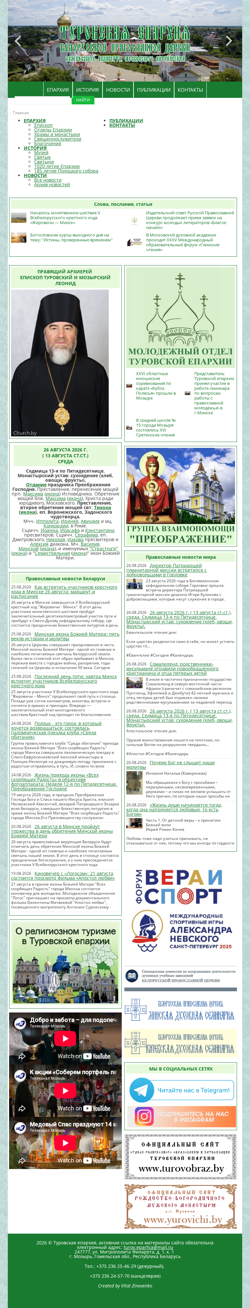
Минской (29, 548)
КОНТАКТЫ (190, 89)
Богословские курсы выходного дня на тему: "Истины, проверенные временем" (71, 237)
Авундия (90, 521)
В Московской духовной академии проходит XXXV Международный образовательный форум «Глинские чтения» (182, 242)
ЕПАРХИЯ (58, 89)
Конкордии (56, 526)
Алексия (39, 544)
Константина (100, 530)
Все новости (48, 180)
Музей (41, 152)
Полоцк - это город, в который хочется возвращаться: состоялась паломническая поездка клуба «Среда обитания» (56, 730)
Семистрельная (52, 553)
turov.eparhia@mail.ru (148, 1247)
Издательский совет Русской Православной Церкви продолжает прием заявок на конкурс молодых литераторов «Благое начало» (190, 220)
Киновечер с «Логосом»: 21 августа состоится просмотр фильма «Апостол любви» (63, 875)
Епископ (43, 125)
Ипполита (47, 521)
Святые (42, 157)
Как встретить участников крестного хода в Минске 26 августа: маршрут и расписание (64, 591)
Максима (33, 494)
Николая (55, 539)
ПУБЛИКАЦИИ (154, 89)
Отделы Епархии (53, 130)
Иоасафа (70, 530)
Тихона (102, 507)
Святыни (44, 162)
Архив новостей (52, 184)
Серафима (86, 535)
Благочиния (47, 143)
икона (52, 494)
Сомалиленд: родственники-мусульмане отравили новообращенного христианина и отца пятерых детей (172, 668)
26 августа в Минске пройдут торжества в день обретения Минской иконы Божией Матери (62, 831)
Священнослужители (57, 139)
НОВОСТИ (118, 89)
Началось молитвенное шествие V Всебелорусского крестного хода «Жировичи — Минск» (65, 217)
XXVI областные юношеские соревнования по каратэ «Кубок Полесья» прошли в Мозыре (156, 386)
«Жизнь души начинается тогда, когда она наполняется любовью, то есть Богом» (174, 809)
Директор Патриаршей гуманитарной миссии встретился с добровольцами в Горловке (166, 570)
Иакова (75, 539)
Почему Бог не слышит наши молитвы (170, 764)
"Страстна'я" (104, 548)
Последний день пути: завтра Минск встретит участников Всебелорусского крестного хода (64, 681)
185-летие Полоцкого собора (66, 171)
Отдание (36, 484)
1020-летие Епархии (57, 166)
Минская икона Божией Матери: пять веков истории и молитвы (65, 636)
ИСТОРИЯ (87, 89)
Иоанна (49, 530)
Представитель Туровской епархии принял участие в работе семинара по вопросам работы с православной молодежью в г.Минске (214, 393)
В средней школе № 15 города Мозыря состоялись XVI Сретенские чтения (156, 427)
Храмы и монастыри (57, 134)
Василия (90, 544)
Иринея (69, 521)
